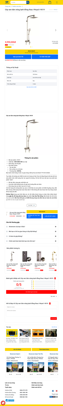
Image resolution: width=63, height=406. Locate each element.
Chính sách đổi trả (36, 387)
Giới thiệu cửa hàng (37, 383)
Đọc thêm (30, 205)
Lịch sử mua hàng (10, 383)
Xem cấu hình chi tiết (31, 87)
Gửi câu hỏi (53, 318)
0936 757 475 (23, 390)
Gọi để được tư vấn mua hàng (15, 60)
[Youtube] (56, 391)
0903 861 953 (23, 397)
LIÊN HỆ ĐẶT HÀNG (50, 216)
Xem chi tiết (18, 374)
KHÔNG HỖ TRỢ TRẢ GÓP (34, 216)
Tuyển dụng (8, 387)
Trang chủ (7, 6)
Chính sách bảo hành (37, 385)
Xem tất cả (54, 327)
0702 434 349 (23, 395)
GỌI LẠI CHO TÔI (18, 57)
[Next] (55, 30)
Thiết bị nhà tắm (16, 6)
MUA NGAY (42, 211)
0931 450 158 (23, 392)
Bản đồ (10, 374)
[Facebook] (53, 391)
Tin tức (7, 385)
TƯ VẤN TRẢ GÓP (44, 57)
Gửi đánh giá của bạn (31, 292)
